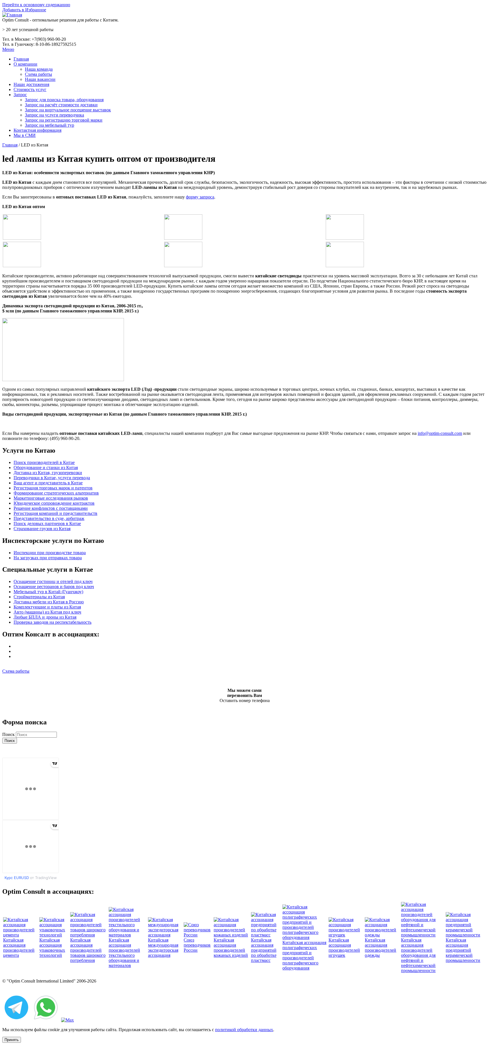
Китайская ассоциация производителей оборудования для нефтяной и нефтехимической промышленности (418, 955)
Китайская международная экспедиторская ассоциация (163, 948)
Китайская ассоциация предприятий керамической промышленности (463, 950)
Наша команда (39, 69)
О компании (25, 64)
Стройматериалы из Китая (39, 596)
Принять (12, 1040)
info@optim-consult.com (440, 433)
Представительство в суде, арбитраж (49, 518)
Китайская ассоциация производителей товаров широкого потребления (88, 950)
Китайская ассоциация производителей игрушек (344, 948)
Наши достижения (31, 84)
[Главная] (12, 14)
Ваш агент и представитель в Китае (48, 482)
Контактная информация (37, 130)
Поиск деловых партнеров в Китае (47, 523)
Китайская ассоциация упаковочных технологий (52, 948)
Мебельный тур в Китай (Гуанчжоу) (48, 591)
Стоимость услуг (30, 89)
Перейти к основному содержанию (36, 4)
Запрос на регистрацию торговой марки (63, 120)
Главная (21, 59)
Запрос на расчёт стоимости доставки (61, 104)
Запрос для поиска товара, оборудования (64, 99)
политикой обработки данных (244, 1029)
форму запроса (200, 197)
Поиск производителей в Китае (44, 462)
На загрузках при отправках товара (48, 557)
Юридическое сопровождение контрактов (54, 503)
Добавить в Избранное (24, 9)
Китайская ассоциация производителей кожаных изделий (231, 948)
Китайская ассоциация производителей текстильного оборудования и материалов (124, 953)
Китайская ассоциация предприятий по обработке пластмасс (263, 950)
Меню (8, 49)
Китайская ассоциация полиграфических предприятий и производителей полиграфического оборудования (304, 955)
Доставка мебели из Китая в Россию (49, 601)
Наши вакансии (40, 79)
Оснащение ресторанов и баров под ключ (54, 586)
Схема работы (38, 74)
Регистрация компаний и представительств (55, 513)
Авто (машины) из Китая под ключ (47, 612)
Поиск (9, 734)
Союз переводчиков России (197, 945)
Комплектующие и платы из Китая (47, 606)
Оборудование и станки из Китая (46, 467)
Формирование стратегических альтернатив (56, 493)
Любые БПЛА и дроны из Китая (45, 617)
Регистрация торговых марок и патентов (53, 487)
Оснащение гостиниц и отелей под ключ (53, 581)
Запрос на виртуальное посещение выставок (68, 109)
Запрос (20, 94)
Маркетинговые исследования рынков (51, 498)
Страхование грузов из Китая (42, 528)
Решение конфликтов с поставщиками (51, 508)
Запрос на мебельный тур (49, 125)
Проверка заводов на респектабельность (52, 622)
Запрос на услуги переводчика (54, 115)
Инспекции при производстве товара (50, 552)
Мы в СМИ (25, 135)
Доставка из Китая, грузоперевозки (48, 472)
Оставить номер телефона (245, 700)
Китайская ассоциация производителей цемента (19, 948)
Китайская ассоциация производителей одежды (380, 948)
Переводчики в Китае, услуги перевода (52, 477)
